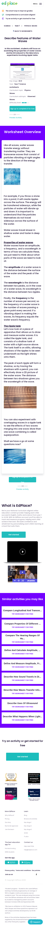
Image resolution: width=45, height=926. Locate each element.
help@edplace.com (30, 850)
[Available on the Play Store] (26, 863)
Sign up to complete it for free (22, 109)
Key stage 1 (27, 822)
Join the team (9, 829)
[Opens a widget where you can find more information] (35, 922)
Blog (25, 815)
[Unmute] (14, 580)
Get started (13, 534)
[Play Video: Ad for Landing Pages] (22, 572)
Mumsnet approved (11, 826)
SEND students (9, 852)
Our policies (36, 870)
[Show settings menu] (19, 580)
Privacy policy (10, 870)
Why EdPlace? (9, 815)
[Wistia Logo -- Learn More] (31, 580)
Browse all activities (30, 819)
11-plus (26, 836)
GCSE (26, 833)
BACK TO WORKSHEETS (23, 31)
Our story (8, 822)
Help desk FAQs (29, 846)
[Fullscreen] (23, 580)
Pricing (7, 819)
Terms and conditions (23, 870)
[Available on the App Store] (12, 863)
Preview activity (22, 489)
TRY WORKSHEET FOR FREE (22, 614)
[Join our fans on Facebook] (36, 874)
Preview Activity (16, 118)
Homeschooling (10, 848)
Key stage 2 (28, 826)
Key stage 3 (28, 829)
